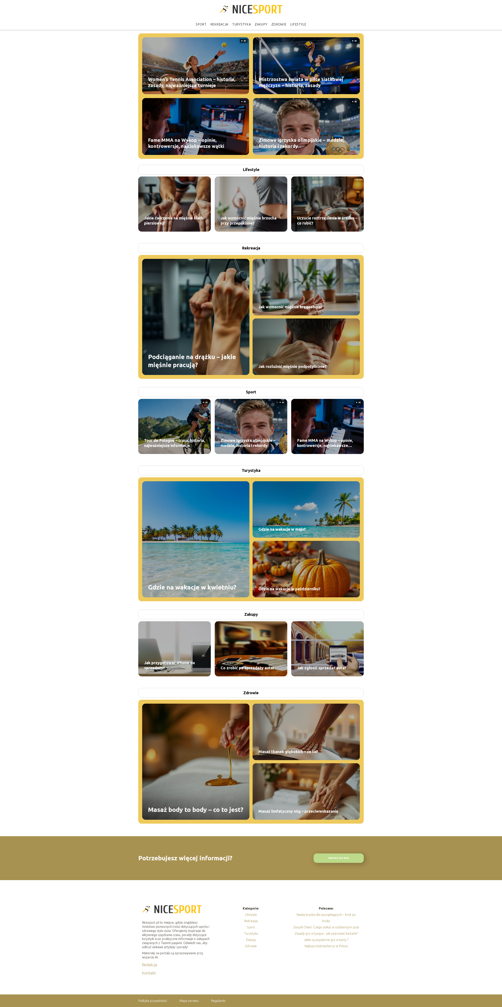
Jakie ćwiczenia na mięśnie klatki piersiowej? (174, 220)
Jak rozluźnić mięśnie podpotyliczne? (292, 366)
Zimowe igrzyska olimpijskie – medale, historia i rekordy (301, 143)
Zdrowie (278, 24)
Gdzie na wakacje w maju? (282, 529)
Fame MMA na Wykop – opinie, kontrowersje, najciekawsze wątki (186, 143)
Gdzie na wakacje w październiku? (289, 589)
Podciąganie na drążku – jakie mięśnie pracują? (192, 360)
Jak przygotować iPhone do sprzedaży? (169, 665)
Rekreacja (219, 24)
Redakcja (149, 964)
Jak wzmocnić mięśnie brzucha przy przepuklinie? (248, 220)
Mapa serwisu (188, 1000)
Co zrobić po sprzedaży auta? (247, 668)
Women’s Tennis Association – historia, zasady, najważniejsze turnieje (191, 82)
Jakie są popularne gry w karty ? (326, 940)
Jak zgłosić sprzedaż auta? (321, 668)
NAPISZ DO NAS (338, 858)
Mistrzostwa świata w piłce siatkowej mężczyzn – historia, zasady (301, 82)
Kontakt (149, 973)
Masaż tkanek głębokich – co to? (288, 751)
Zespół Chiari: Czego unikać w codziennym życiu (326, 927)
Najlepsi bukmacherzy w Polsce (326, 946)
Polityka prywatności (152, 1000)
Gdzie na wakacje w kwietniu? (192, 587)
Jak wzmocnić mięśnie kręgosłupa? (290, 307)
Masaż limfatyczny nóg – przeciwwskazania (298, 811)
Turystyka (241, 24)
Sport (201, 24)
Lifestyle (298, 24)
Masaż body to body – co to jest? (195, 809)
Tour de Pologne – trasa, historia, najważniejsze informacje (174, 443)
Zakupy (261, 24)
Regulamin (218, 1000)
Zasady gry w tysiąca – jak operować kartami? (326, 933)
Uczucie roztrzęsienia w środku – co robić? (327, 220)
